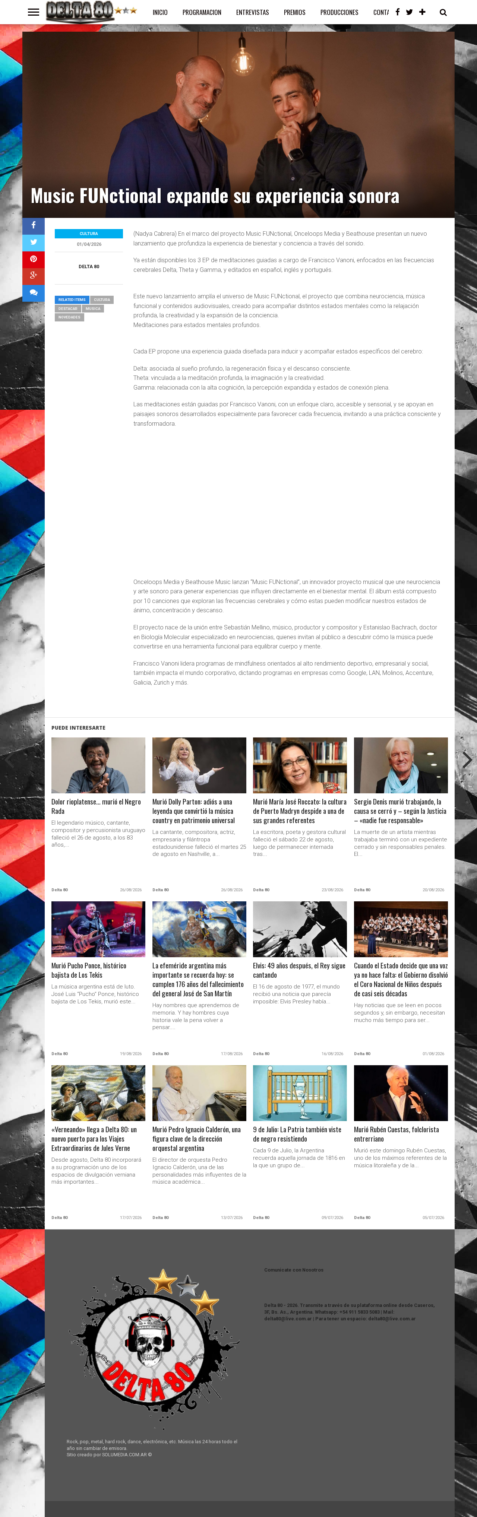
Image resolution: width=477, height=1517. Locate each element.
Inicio (160, 12)
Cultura (102, 300)
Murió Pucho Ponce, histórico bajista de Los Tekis (88, 970)
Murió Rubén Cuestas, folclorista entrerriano (396, 1134)
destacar (68, 309)
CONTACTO (386, 12)
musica (93, 309)
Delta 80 (89, 266)
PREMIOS (295, 12)
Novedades (69, 317)
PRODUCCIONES (339, 12)
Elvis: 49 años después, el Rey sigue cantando (299, 970)
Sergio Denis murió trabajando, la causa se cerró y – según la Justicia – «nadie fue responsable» (400, 811)
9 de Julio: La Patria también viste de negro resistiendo (297, 1134)
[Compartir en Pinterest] (33, 259)
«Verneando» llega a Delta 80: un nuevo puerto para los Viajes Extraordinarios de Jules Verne (94, 1139)
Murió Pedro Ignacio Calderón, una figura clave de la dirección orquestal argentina (196, 1139)
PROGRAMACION (202, 12)
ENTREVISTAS (252, 12)
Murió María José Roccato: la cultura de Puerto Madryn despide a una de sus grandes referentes (300, 811)
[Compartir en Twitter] (33, 243)
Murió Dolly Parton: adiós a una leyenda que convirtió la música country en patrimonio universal (193, 811)
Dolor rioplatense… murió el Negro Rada (96, 806)
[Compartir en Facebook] (33, 226)
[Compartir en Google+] (33, 276)
